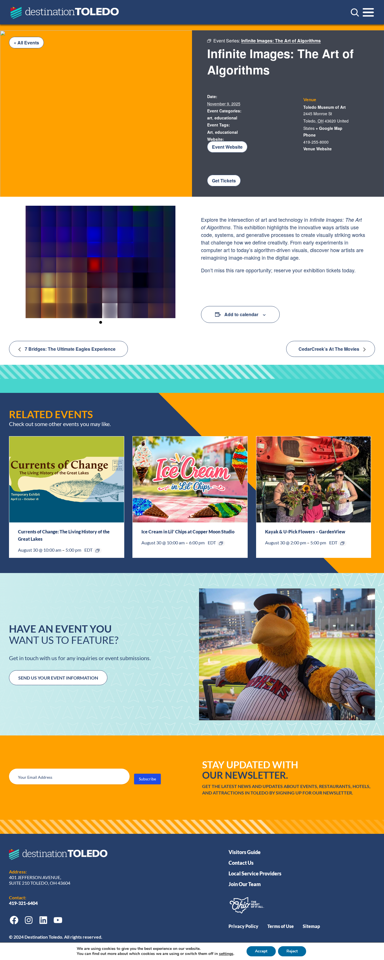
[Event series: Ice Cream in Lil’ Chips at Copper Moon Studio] (221, 543)
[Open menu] (368, 12)
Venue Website (317, 148)
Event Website (227, 147)
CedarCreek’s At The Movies (329, 349)
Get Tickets (224, 180)
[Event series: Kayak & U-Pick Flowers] (342, 543)
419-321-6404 (24, 903)
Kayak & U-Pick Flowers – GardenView (305, 531)
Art (210, 132)
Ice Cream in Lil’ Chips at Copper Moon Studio (187, 531)
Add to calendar (241, 314)
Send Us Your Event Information (58, 677)
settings (226, 953)
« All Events (26, 42)
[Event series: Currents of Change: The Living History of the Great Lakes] (98, 550)
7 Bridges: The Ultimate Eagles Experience (70, 349)
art (209, 118)
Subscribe (147, 778)
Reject (292, 951)
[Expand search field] (355, 12)
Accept (261, 951)
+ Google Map (329, 128)
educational (225, 118)
